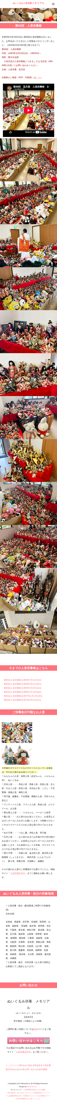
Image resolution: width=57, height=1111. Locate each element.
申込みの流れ (26, 1065)
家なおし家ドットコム (32, 1099)
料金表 (37, 1065)
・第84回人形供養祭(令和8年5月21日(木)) (21, 684)
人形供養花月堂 (17, 873)
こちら (39, 77)
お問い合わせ (31, 1069)
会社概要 (43, 1069)
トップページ (12, 1065)
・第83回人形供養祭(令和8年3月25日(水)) (21, 688)
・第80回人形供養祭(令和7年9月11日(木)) (21, 700)
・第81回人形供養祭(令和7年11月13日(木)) (22, 696)
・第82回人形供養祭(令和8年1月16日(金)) (21, 692)
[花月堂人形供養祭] (28, 159)
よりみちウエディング (26, 1093)
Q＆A (20, 1069)
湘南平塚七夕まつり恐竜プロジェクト (23, 1096)
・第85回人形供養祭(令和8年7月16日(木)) (21, 680)
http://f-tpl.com (32, 1087)
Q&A (36, 1029)
